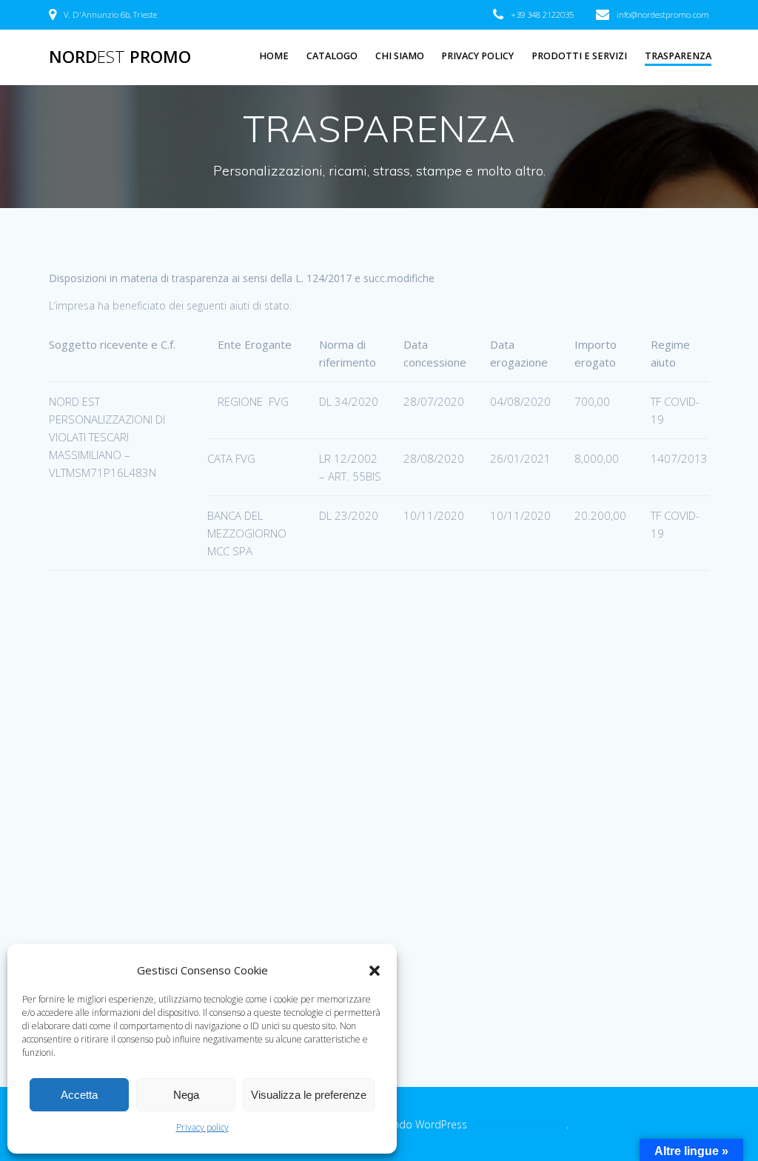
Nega (186, 1094)
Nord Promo (120, 57)
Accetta (79, 1094)
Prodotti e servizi (579, 56)
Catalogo (332, 56)
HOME (274, 56)
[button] (374, 970)
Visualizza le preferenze (308, 1094)
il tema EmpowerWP (518, 1124)
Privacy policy (202, 1127)
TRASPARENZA (678, 56)
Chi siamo (399, 56)
